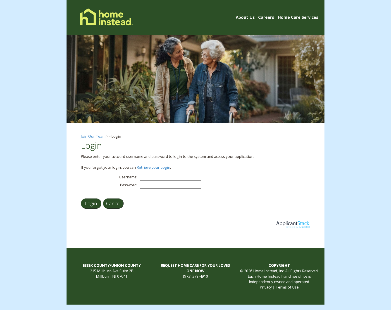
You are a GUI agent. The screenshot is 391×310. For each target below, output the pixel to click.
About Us (245, 17)
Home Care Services (298, 17)
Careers (266, 17)
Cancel (113, 203)
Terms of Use (287, 287)
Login (91, 203)
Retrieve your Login (153, 167)
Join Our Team (93, 136)
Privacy (266, 287)
